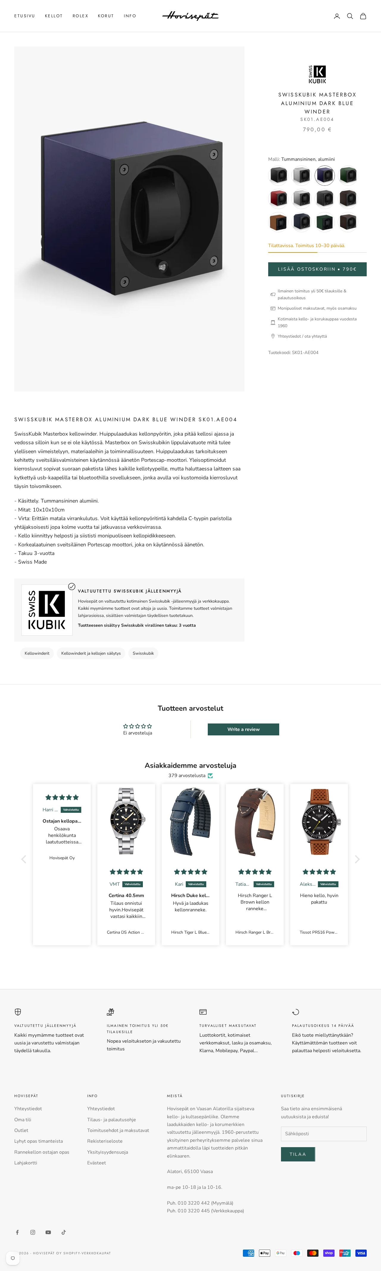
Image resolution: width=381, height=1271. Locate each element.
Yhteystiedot (28, 1108)
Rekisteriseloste (105, 1141)
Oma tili (22, 1119)
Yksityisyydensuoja (107, 1152)
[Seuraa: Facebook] (17, 1232)
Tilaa (298, 1154)
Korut (106, 16)
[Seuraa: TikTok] (64, 1232)
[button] (25, 859)
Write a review (243, 729)
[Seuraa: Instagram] (33, 1232)
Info (130, 16)
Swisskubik (143, 653)
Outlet (21, 1130)
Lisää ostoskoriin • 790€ (317, 269)
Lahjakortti (25, 1163)
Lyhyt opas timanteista (38, 1141)
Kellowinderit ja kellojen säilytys (91, 653)
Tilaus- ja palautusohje (111, 1119)
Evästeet (96, 1163)
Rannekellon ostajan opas (41, 1152)
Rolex (81, 16)
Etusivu (24, 16)
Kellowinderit (37, 653)
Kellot (54, 16)
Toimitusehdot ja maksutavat (118, 1130)
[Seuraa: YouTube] (48, 1232)
